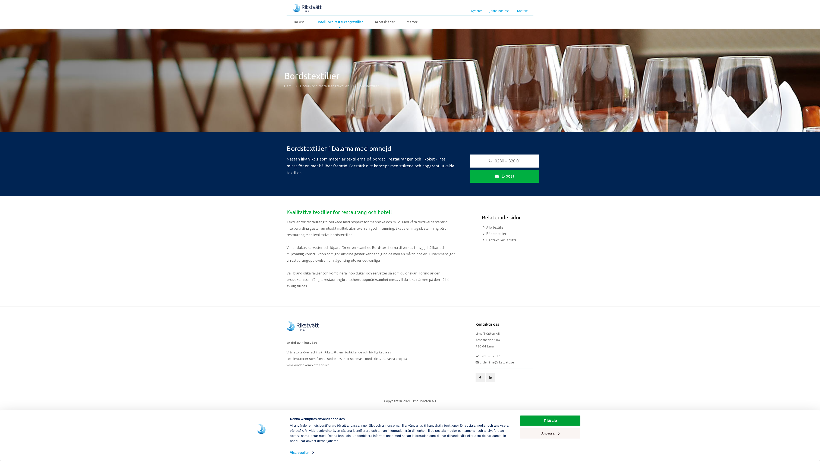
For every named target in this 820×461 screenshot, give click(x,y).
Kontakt (522, 11)
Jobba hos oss (499, 11)
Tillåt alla (550, 420)
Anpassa (547, 433)
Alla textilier (495, 227)
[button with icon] (480, 377)
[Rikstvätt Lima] (307, 7)
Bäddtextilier (496, 233)
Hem (287, 86)
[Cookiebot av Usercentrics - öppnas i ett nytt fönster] (261, 452)
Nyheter (476, 11)
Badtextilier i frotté (501, 240)
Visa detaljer (299, 452)
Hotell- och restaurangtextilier (324, 86)
